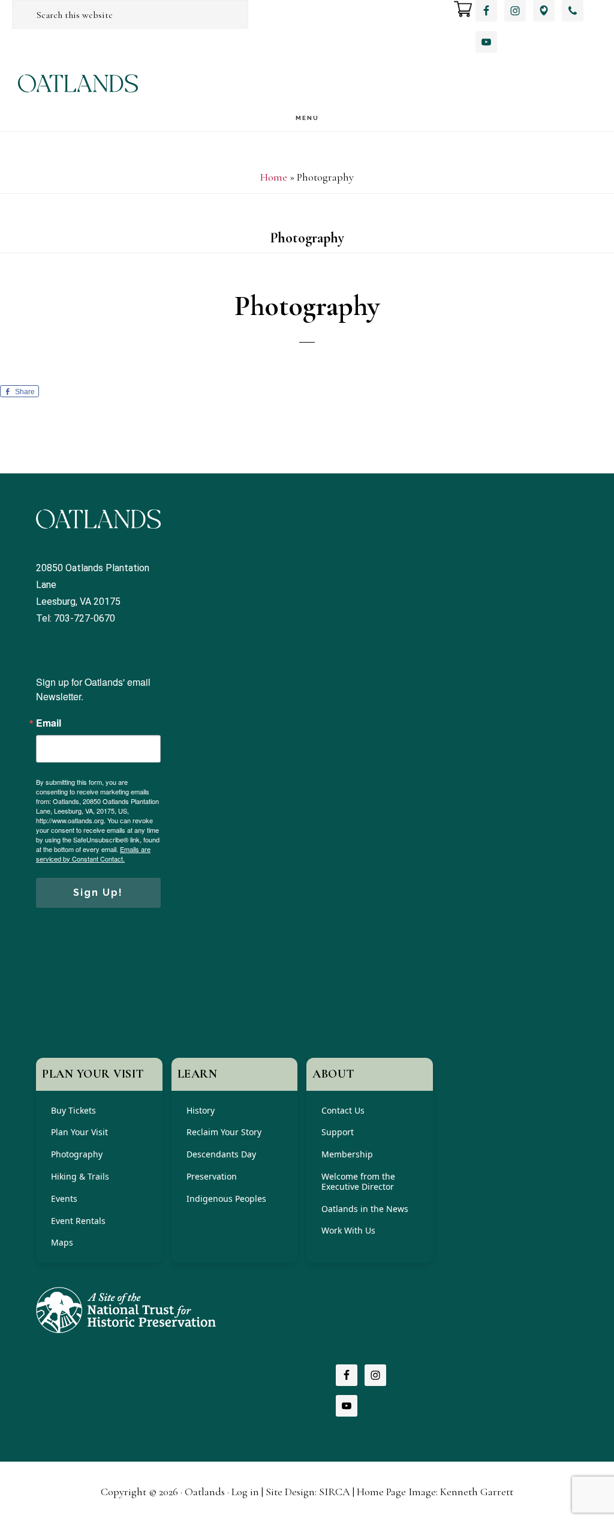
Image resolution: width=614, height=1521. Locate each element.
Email (48, 723)
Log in (245, 1491)
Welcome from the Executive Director (358, 1181)
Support (337, 1132)
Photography (77, 1154)
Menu (307, 118)
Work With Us (348, 1230)
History (200, 1110)
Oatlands (78, 83)
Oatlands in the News (364, 1208)
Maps (62, 1242)
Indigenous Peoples (226, 1198)
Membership (347, 1154)
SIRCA (334, 1491)
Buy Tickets (73, 1110)
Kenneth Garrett (476, 1491)
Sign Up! (98, 892)
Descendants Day (221, 1154)
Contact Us (343, 1110)
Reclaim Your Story (223, 1132)
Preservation (211, 1176)
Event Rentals (78, 1220)
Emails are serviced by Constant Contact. (93, 853)
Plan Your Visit (79, 1132)
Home (273, 177)
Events (64, 1198)
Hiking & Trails (80, 1176)
